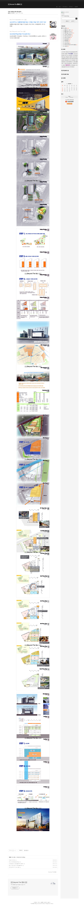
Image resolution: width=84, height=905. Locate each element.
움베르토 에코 (68, 58)
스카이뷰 (63, 51)
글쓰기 (49, 902)
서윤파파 (67, 65)
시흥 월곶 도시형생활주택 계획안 (16, 863)
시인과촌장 (75, 55)
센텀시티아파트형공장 (71, 51)
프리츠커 (76, 53)
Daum (44, 903)
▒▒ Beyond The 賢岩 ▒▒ (15, 4)
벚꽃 (64, 65)
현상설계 (67, 60)
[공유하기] (13, 850)
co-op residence (69, 61)
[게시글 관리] (15, 850)
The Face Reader (65, 57)
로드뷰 (62, 55)
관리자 (45, 902)
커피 (66, 55)
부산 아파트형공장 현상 (14, 861)
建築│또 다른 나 (11, 13)
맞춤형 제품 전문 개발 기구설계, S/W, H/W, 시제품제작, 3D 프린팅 (27, 25)
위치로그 (71, 6)
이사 (70, 60)
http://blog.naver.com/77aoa (16, 31)
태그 (60, 6)
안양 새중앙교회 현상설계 (14, 11)
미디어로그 (65, 6)
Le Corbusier (72, 65)
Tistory (52, 903)
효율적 (66, 53)
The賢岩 (63, 58)
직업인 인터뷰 (12, 860)
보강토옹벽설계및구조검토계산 (20, 34)
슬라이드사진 (67, 66)
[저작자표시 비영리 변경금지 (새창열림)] (26, 850)
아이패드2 (72, 66)
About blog (66, 16)
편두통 (62, 53)
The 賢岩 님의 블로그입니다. (18, 884)
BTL (77, 51)
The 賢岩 (70, 53)
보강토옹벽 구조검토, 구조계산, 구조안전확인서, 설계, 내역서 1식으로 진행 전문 (28, 37)
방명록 (76, 6)
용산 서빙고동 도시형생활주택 (15, 865)
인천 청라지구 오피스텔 (14, 867)
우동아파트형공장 (68, 63)
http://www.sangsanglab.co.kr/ (17, 19)
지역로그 (35, 902)
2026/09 (69, 83)
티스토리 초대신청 (69, 99)
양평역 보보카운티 (73, 57)
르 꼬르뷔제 (69, 55)
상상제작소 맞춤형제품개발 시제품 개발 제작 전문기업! (28, 22)
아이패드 (73, 60)
